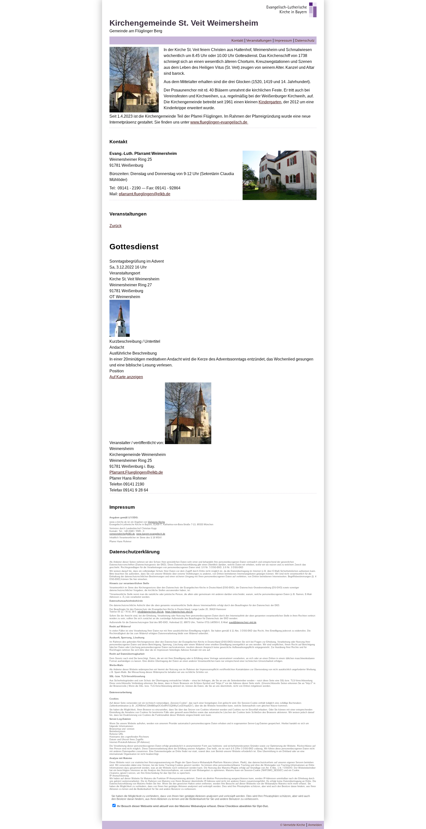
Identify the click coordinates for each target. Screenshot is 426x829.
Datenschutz (305, 40)
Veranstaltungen (259, 40)
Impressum (283, 40)
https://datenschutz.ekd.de (179, 612)
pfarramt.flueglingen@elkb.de (144, 194)
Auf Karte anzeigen (126, 377)
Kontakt (237, 40)
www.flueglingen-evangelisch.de (219, 122)
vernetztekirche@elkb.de (122, 534)
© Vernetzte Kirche (292, 825)
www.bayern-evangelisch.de (150, 534)
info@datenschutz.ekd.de (151, 612)
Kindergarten (270, 102)
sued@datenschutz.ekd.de (242, 622)
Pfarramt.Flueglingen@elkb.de (136, 472)
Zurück (115, 226)
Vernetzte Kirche (156, 522)
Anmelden (315, 825)
